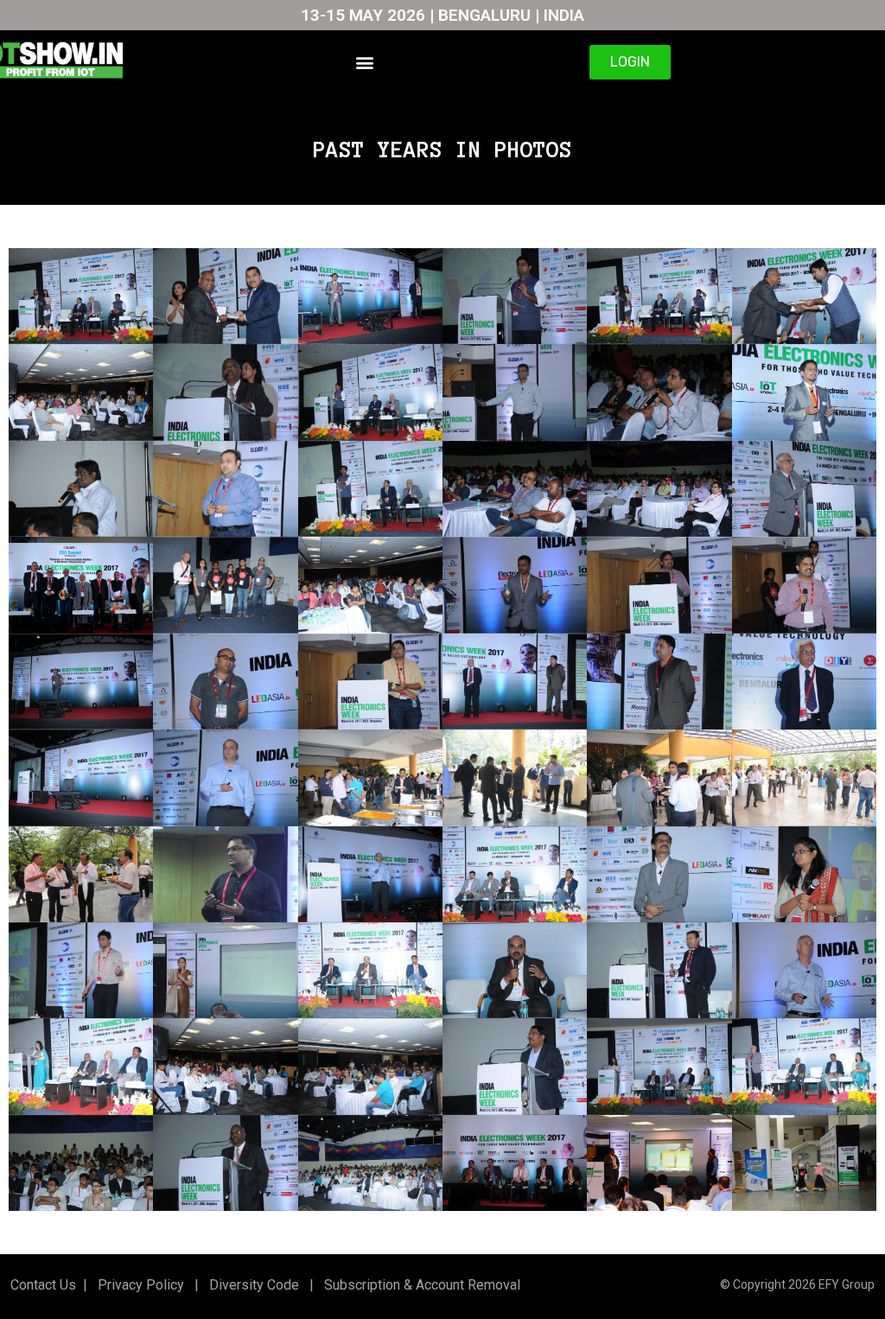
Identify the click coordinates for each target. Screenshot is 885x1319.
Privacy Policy (139, 1285)
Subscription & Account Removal (418, 1285)
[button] (365, 62)
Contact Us (43, 1285)
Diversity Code (250, 1285)
